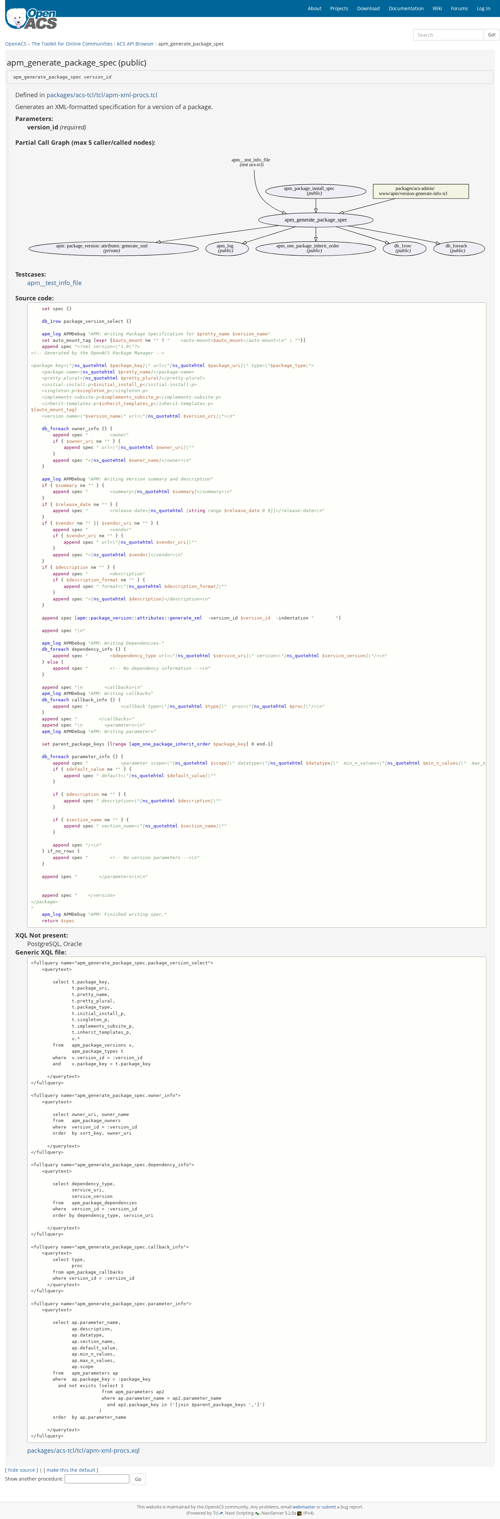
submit (329, 1507)
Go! (492, 34)
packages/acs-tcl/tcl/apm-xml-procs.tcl (102, 95)
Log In (483, 8)
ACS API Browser (135, 43)
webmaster (304, 1507)
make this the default (71, 1470)
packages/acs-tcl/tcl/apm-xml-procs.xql (83, 1450)
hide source (21, 1470)
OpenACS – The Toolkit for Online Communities (59, 43)
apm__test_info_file (54, 283)
